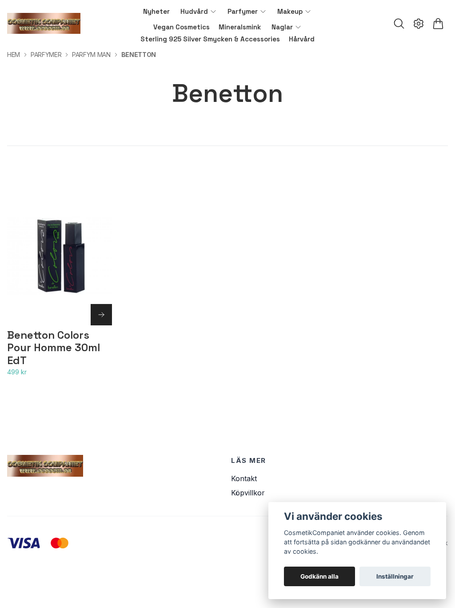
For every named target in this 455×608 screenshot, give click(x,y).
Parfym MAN (91, 54)
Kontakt (244, 478)
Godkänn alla (319, 576)
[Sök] (399, 23)
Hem (13, 54)
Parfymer (46, 54)
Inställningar (395, 576)
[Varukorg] (438, 23)
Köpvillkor (248, 492)
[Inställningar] (418, 23)
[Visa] (101, 314)
